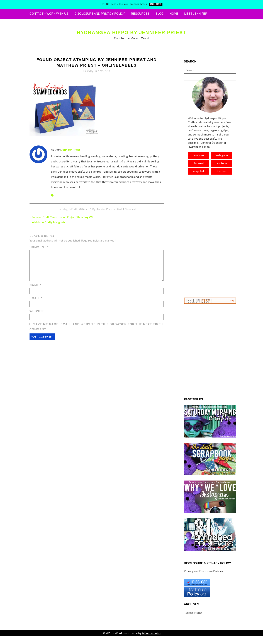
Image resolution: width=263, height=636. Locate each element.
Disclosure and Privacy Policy (99, 13)
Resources (140, 13)
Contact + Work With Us (49, 13)
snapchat (198, 171)
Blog (160, 13)
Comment (39, 247)
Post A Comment (126, 209)
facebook (198, 155)
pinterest (198, 163)
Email (36, 298)
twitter (221, 171)
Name (36, 285)
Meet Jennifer (195, 13)
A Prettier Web (151, 633)
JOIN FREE (155, 4)
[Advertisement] (210, 238)
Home (174, 13)
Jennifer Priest (70, 149)
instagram (221, 155)
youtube (221, 163)
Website (37, 311)
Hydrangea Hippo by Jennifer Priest (131, 32)
